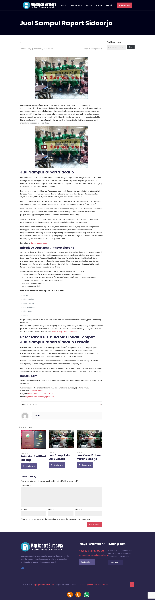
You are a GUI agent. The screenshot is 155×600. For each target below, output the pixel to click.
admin (36, 49)
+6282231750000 (37, 391)
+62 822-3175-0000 (91, 551)
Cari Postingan (114, 42)
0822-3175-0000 (35, 394)
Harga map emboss (38, 243)
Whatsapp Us (124, 5)
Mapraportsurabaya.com (43, 584)
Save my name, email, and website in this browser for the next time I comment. (56, 519)
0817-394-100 (49, 394)
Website (78, 509)
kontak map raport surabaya (64, 331)
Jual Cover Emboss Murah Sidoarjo (89, 457)
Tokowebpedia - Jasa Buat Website (94, 584)
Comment (26, 485)
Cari (130, 47)
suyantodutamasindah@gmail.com (39, 397)
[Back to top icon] (132, 584)
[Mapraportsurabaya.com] (39, 5)
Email (51, 509)
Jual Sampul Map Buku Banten (60, 457)
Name (24, 509)
